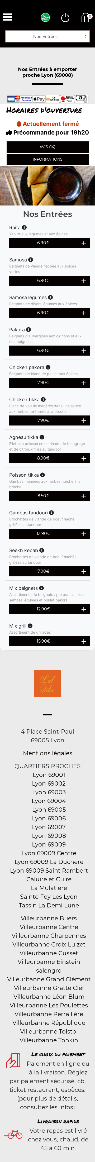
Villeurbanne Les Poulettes (49, 1005)
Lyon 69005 (49, 809)
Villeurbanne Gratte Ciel (49, 988)
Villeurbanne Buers (49, 918)
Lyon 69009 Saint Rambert (49, 870)
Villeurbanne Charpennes (49, 935)
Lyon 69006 (49, 818)
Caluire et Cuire (49, 879)
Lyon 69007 (49, 827)
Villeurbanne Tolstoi (49, 1031)
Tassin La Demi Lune (49, 905)
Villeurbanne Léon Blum (48, 996)
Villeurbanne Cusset (49, 953)
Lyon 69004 (49, 801)
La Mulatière (49, 888)
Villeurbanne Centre (49, 927)
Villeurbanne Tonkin (49, 1040)
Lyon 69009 (49, 844)
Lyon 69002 (49, 783)
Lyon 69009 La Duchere (49, 861)
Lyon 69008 (49, 835)
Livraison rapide (58, 1121)
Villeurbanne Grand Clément (49, 979)
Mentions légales (47, 753)
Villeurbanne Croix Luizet (49, 944)
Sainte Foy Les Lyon (49, 896)
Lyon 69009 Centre (48, 853)
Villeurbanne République (48, 1022)
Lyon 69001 (49, 774)
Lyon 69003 (49, 792)
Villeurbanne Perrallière (49, 1014)
